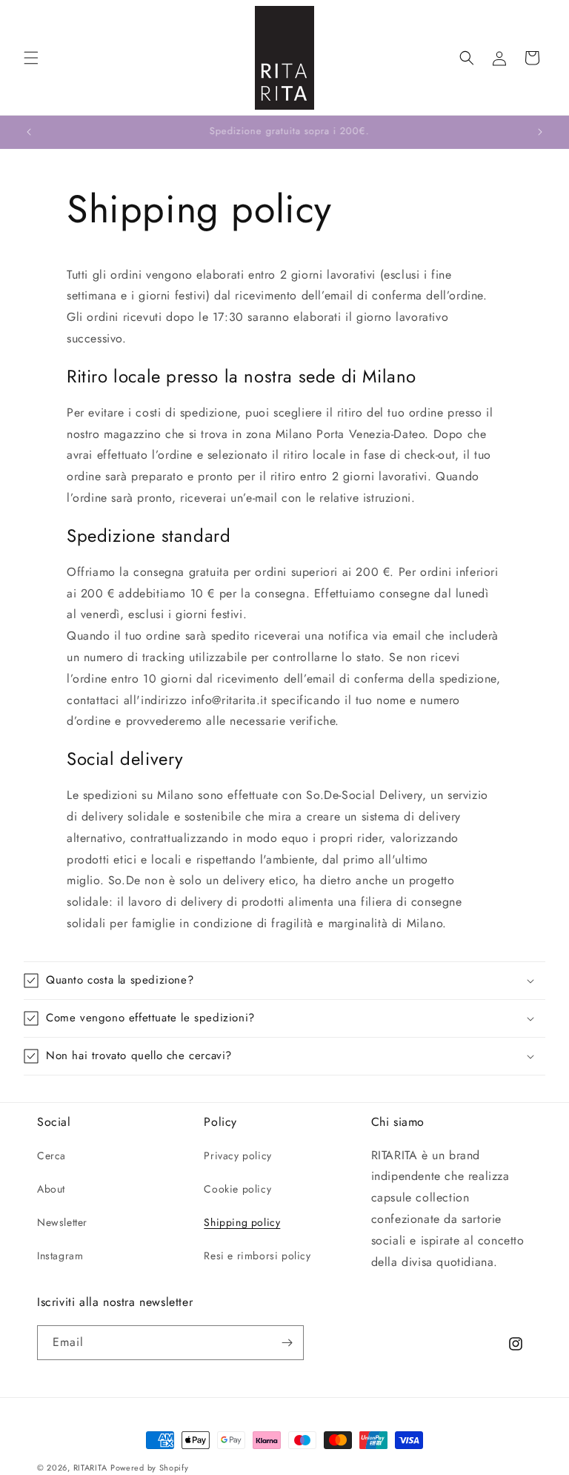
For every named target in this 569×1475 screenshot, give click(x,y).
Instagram (60, 1255)
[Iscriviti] (286, 1342)
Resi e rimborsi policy (257, 1255)
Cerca (51, 1155)
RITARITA (90, 1468)
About (51, 1188)
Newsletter (62, 1222)
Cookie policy (237, 1188)
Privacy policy (237, 1155)
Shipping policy (242, 1222)
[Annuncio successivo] (540, 132)
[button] (31, 58)
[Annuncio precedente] (29, 132)
